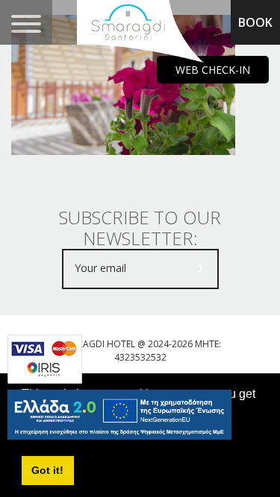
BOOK (255, 22)
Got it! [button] (47, 470)
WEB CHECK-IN (212, 70)
